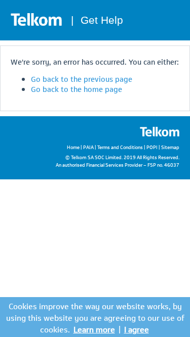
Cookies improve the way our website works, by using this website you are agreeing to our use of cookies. (95, 317)
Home (73, 146)
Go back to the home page (76, 88)
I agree (136, 328)
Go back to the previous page (81, 78)
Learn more (94, 328)
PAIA (88, 146)
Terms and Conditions (120, 146)
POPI (152, 146)
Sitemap (170, 146)
